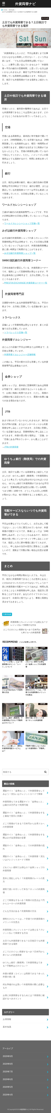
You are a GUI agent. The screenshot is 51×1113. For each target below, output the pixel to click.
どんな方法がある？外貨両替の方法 (19, 911)
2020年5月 (8, 1087)
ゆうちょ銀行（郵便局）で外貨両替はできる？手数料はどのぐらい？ (22, 964)
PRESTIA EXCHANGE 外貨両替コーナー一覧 (25, 283)
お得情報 (7, 1019)
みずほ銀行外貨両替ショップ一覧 (20, 253)
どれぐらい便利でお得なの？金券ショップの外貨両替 (24, 869)
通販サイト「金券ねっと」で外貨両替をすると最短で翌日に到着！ (24, 814)
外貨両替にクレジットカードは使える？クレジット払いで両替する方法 (24, 931)
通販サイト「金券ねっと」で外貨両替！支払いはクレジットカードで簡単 (24, 858)
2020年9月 (8, 1056)
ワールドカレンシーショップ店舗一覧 (22, 223)
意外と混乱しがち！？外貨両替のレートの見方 (24, 880)
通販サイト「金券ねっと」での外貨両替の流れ (24, 847)
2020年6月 (8, 1079)
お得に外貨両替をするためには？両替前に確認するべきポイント (24, 997)
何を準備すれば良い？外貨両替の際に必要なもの (24, 986)
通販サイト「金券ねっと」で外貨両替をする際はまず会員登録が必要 (24, 836)
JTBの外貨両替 (11, 447)
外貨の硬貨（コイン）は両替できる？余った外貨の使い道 (24, 975)
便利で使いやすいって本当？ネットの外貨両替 (24, 891)
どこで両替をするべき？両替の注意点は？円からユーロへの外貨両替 (24, 902)
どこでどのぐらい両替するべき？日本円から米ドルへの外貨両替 (24, 953)
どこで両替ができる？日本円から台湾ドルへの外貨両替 (24, 825)
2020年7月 (8, 1071)
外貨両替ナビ (25, 4)
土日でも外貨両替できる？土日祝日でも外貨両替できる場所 (24, 942)
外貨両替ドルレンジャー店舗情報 (20, 354)
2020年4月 (8, 1094)
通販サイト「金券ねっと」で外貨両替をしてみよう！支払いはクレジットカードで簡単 (24, 792)
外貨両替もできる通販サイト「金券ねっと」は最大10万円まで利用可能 (24, 803)
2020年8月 (8, 1064)
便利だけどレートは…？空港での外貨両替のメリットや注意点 (24, 920)
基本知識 (8, 614)
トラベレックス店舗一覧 (15, 332)
